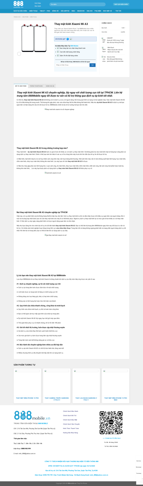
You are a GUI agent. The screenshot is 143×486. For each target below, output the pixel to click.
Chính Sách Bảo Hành (70, 411)
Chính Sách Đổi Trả (69, 415)
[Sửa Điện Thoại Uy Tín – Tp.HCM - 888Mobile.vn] (19, 4)
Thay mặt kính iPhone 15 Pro (27, 398)
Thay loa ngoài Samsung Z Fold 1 (86, 399)
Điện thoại (33, 11)
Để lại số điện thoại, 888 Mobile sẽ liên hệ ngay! (75, 61)
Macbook (81, 11)
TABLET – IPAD (45, 11)
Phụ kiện (98, 11)
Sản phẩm (25, 17)
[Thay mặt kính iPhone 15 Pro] (27, 382)
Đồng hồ (55, 11)
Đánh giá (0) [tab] (50, 86)
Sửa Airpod (65, 11)
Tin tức (118, 11)
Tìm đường (138, 473)
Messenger (138, 467)
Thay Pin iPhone (82, 483)
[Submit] (103, 4)
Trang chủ (17, 17)
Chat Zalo (138, 461)
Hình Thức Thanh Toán (71, 428)
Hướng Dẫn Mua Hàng (70, 433)
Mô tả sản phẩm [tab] (20, 86)
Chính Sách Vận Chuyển (71, 424)
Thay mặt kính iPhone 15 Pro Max (115, 399)
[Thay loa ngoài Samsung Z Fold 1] (86, 382)
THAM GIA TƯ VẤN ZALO (113, 438)
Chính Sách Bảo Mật (70, 420)
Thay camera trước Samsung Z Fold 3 (57, 399)
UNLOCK (90, 11)
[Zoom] (19, 54)
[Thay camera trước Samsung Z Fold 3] (57, 382)
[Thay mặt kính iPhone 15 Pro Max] (115, 382)
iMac (73, 11)
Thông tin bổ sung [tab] (36, 86)
